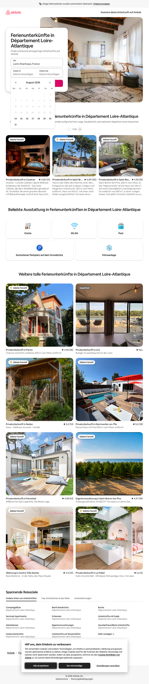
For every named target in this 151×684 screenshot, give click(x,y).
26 (27, 118)
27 (33, 118)
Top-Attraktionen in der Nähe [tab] (55, 598)
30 (50, 118)
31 (16, 124)
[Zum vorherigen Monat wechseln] (16, 82)
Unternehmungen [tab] (82, 598)
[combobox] (37, 64)
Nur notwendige (74, 665)
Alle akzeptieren (41, 665)
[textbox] (24, 74)
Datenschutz (62, 679)
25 (21, 118)
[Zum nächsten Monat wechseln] (50, 82)
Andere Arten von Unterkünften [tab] (21, 598)
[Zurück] (69, 129)
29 (44, 118)
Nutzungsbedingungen (82, 679)
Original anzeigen (101, 4)
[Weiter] (80, 129)
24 (15, 118)
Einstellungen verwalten (108, 665)
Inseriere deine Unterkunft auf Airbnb (121, 12)
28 (38, 118)
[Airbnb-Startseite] (13, 12)
